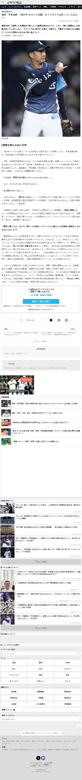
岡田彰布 (67, 692)
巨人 (14, 669)
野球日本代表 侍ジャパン (27, 749)
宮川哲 (41, 168)
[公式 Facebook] (43, 758)
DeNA (67, 663)
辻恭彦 (13, 704)
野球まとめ (74, 749)
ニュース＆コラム (15, 7)
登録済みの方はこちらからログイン (41, 309)
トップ (3, 7)
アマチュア (62, 7)
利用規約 (46, 764)
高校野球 (50, 749)
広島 (14, 663)
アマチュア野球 (41, 749)
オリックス (14, 681)
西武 (13, 353)
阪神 (40, 663)
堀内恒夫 (67, 698)
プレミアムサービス (36, 763)
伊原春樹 (67, 704)
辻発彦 (14, 200)
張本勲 (13, 692)
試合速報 (27, 7)
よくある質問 (48, 763)
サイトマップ (37, 764)
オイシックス (6, 743)
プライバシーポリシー (45, 766)
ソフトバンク (14, 675)
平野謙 (40, 698)
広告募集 (33, 766)
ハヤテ (74, 741)
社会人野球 (65, 749)
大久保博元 (40, 704)
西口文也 (26, 200)
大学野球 (58, 749)
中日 (40, 669)
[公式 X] (38, 758)
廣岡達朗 (40, 692)
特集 (45, 7)
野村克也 (13, 698)
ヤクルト (67, 669)
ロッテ (67, 681)
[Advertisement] (41, 470)
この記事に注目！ (30, 320)
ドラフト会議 (13, 749)
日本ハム (40, 681)
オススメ (26, 353)
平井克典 (5, 138)
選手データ (37, 7)
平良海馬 (32, 168)
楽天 (67, 675)
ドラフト (72, 7)
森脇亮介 (23, 168)
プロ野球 (52, 7)
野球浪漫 (19, 353)
